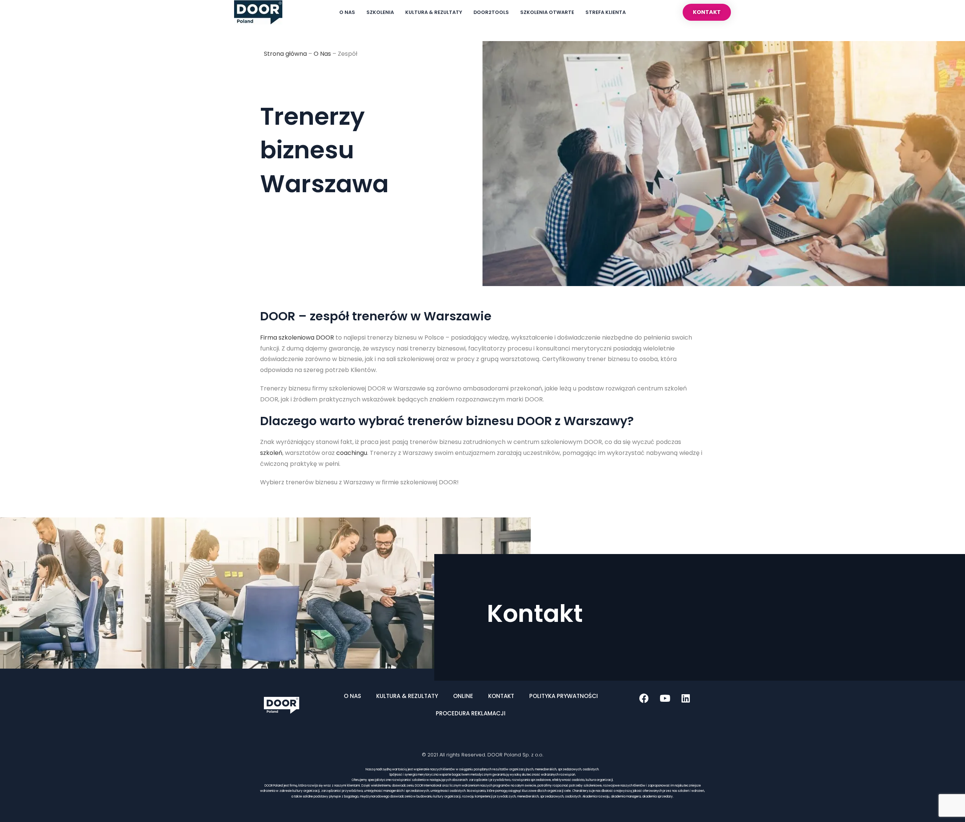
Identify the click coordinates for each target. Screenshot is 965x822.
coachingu (351, 453)
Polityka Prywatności (563, 696)
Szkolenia (380, 12)
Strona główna (285, 53)
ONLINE (463, 696)
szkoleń (271, 453)
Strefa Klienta (605, 12)
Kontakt (501, 696)
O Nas (347, 12)
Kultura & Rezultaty (433, 12)
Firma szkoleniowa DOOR (297, 337)
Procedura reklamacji (470, 713)
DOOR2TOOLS (491, 12)
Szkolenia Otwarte (547, 12)
